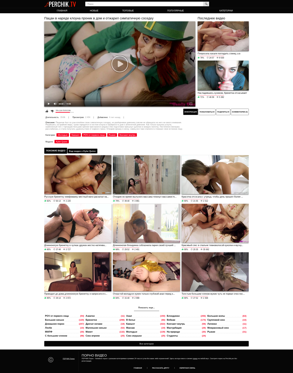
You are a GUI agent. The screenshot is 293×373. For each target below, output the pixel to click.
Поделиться (223, 112)
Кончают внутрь (127, 135)
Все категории (146, 344)
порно (195, 358)
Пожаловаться (207, 112)
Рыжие (112, 135)
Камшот (75, 135)
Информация (190, 112)
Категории (226, 10)
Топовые (128, 10)
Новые (94, 10)
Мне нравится (46, 111)
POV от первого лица (94, 135)
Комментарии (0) (240, 112)
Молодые (62, 135)
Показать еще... (146, 307)
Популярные (175, 10)
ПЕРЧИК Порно (69, 359)
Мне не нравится (52, 111)
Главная (62, 10)
